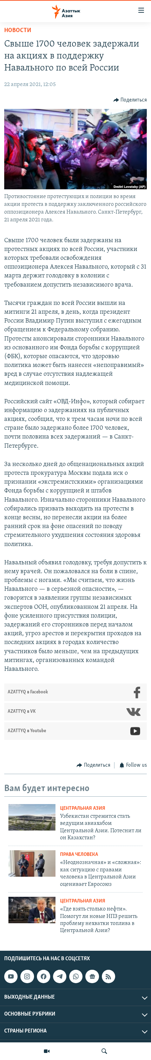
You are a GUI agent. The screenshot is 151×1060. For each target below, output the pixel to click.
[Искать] (104, 1051)
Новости (17, 30)
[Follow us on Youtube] (11, 976)
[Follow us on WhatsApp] (76, 976)
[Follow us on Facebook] (43, 976)
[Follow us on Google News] (92, 976)
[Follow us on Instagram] (27, 976)
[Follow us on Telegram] (59, 976)
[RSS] (108, 976)
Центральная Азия (82, 808)
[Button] (130, 100)
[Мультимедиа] (46, 1051)
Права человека (79, 854)
